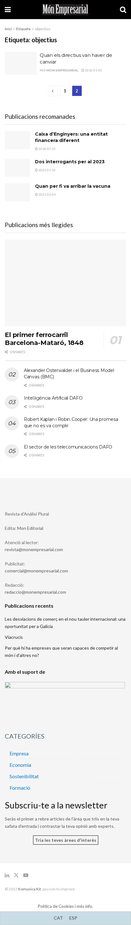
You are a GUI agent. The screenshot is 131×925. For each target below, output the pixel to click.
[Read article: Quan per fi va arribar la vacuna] (17, 192)
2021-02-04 (47, 194)
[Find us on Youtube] (25, 875)
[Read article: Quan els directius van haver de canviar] (21, 63)
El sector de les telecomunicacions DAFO (68, 447)
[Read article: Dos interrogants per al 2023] (17, 168)
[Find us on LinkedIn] (7, 875)
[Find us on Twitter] (16, 875)
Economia (20, 765)
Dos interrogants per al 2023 (70, 162)
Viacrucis (14, 637)
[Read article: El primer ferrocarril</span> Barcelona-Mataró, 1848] (65, 283)
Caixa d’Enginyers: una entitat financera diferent (71, 137)
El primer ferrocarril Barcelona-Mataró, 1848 (44, 339)
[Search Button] (123, 9)
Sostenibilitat (24, 776)
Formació (20, 788)
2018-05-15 (47, 149)
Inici (8, 28)
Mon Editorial (30, 528)
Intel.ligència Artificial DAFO (53, 398)
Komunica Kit (29, 889)
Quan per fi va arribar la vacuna (72, 186)
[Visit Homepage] (65, 9)
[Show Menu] (8, 9)
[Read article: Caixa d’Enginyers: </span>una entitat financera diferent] (17, 140)
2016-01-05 (93, 70)
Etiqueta (23, 28)
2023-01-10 (47, 170)
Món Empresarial (62, 70)
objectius (43, 28)
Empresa (19, 753)
